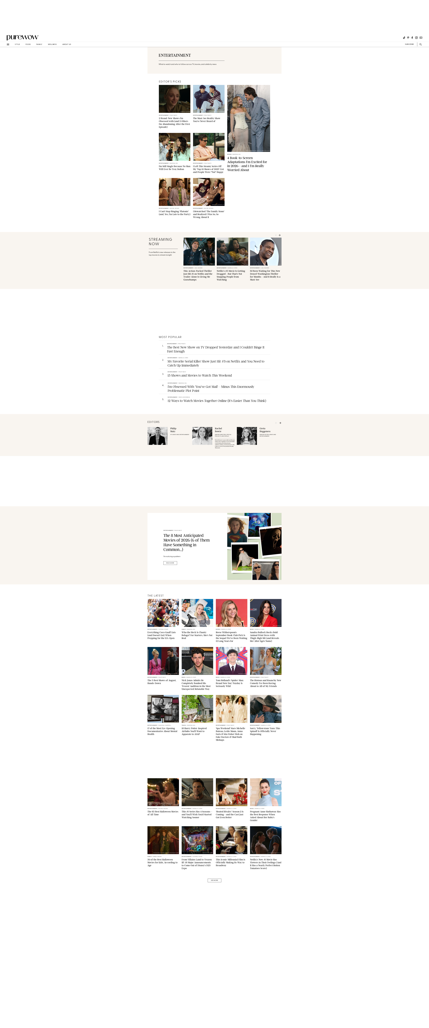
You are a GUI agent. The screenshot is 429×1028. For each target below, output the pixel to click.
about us (66, 44)
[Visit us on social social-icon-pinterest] (408, 37)
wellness (52, 44)
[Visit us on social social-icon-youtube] (421, 37)
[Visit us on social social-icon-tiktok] (404, 37)
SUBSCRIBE (409, 44)
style (17, 44)
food (28, 44)
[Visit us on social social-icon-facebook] (412, 37)
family (39, 44)
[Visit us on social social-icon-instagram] (416, 37)
